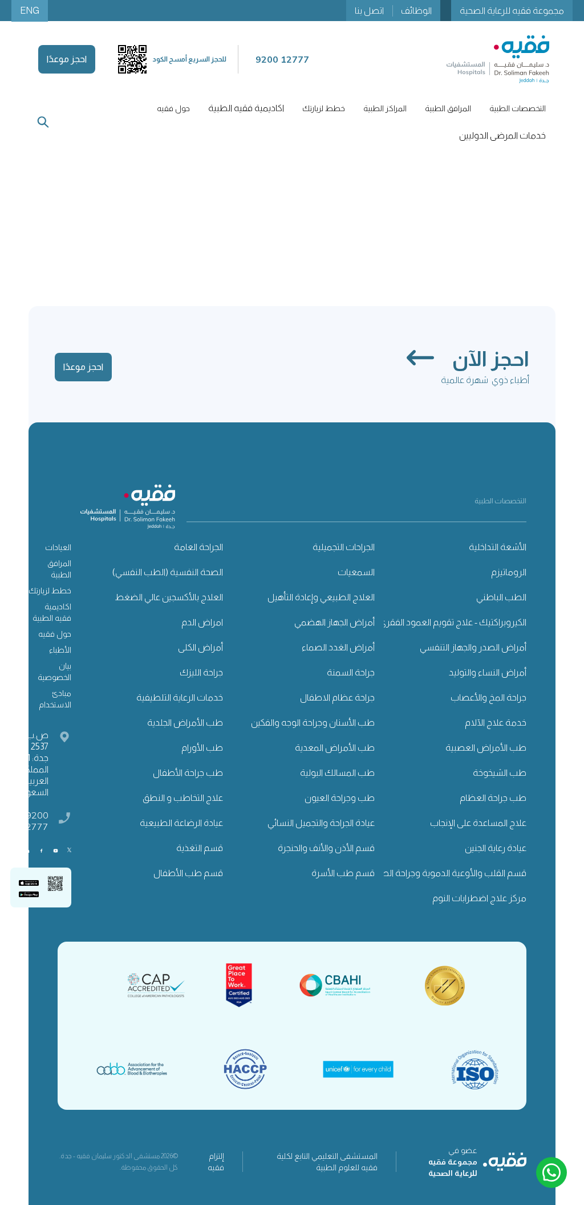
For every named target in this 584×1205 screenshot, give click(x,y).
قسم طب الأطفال (188, 873)
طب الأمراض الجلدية (185, 722)
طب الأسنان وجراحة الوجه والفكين (313, 722)
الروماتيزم (508, 572)
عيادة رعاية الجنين (495, 848)
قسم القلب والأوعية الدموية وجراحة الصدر (449, 873)
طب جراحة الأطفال (188, 772)
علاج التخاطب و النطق (183, 798)
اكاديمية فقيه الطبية (246, 108)
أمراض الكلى (200, 647)
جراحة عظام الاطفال (337, 697)
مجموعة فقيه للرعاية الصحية (512, 10)
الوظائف (416, 10)
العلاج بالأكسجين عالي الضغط (169, 597)
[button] (517, 108)
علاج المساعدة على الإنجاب (478, 823)
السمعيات (356, 572)
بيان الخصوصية (54, 671)
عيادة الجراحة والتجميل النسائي (321, 823)
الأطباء (60, 649)
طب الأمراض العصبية (485, 747)
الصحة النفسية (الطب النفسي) (167, 572)
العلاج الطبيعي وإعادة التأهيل (321, 597)
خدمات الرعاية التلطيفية (179, 697)
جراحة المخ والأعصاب (488, 697)
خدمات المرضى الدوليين (502, 135)
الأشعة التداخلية (497, 547)
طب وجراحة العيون (340, 798)
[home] (498, 59)
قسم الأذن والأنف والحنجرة (326, 848)
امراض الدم (202, 622)
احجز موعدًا (67, 59)
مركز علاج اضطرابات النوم (479, 898)
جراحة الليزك (201, 672)
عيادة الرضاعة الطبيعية (181, 823)
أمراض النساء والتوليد (487, 672)
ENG (29, 10)
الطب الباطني (501, 597)
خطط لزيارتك (50, 590)
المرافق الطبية (59, 569)
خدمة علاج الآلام (495, 722)
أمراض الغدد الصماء (338, 647)
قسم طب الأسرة (343, 873)
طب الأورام (202, 747)
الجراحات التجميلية (344, 547)
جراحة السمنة (351, 672)
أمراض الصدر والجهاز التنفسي (473, 647)
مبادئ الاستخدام (55, 699)
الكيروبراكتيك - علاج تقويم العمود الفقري (452, 622)
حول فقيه (54, 633)
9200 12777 (34, 820)
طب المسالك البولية (337, 772)
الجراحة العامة (198, 547)
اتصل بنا (369, 10)
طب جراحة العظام (493, 798)
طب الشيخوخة (499, 772)
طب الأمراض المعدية (335, 747)
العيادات (58, 547)
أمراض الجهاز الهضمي (334, 622)
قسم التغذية (199, 848)
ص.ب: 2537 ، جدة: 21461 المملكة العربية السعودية (29, 763)
